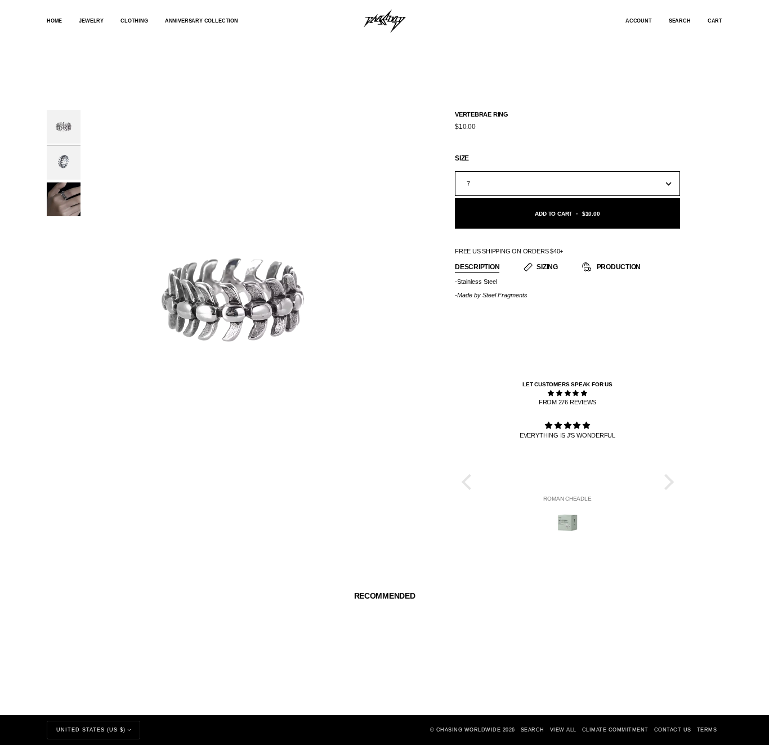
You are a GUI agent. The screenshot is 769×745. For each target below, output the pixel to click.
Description (477, 267)
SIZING (547, 267)
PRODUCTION (618, 267)
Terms (707, 730)
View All (563, 730)
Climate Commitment (615, 730)
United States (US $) (91, 730)
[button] (91, 21)
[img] (568, 393)
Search (532, 730)
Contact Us (672, 730)
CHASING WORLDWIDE (468, 730)
